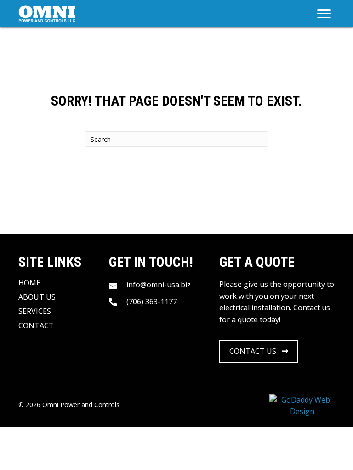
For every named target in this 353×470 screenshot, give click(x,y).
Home (29, 283)
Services (34, 311)
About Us (37, 297)
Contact (36, 325)
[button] (258, 351)
